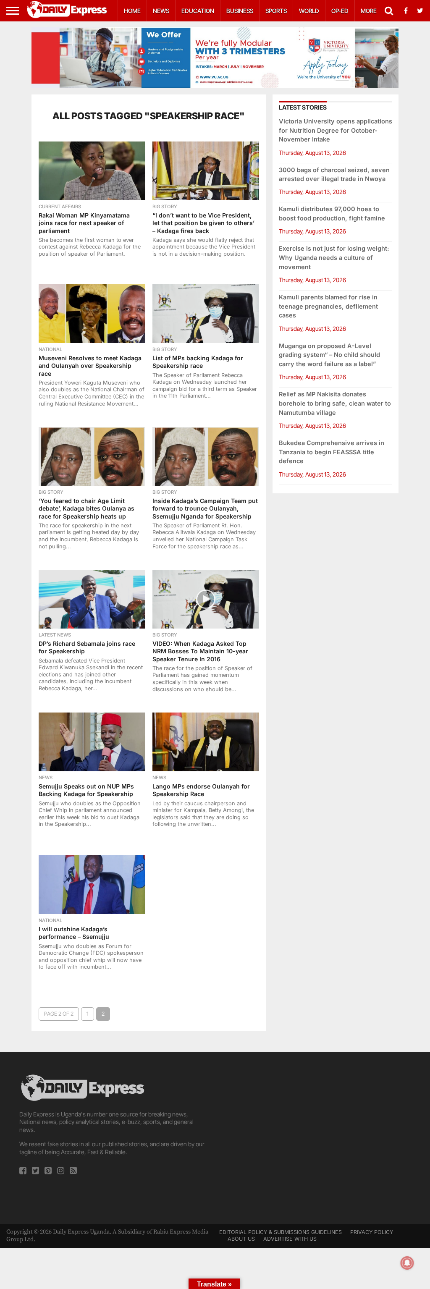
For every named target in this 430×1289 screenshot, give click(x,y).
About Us (241, 1239)
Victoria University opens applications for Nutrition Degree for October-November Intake (335, 130)
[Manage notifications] (407, 1263)
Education (197, 10)
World (309, 10)
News (161, 10)
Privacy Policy (371, 1232)
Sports (276, 10)
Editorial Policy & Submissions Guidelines (280, 1232)
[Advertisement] (316, 1131)
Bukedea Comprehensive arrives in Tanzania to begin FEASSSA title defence (331, 452)
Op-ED (340, 10)
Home (132, 10)
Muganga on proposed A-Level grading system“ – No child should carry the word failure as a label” (329, 355)
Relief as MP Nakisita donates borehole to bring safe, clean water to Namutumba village (335, 403)
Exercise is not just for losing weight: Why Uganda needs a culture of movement (334, 257)
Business (239, 10)
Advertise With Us (290, 1239)
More (369, 10)
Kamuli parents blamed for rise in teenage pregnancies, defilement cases (328, 306)
